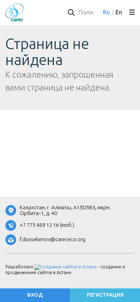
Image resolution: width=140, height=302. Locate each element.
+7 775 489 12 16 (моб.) (47, 225)
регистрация (105, 295)
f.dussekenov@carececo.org (52, 240)
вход (35, 295)
